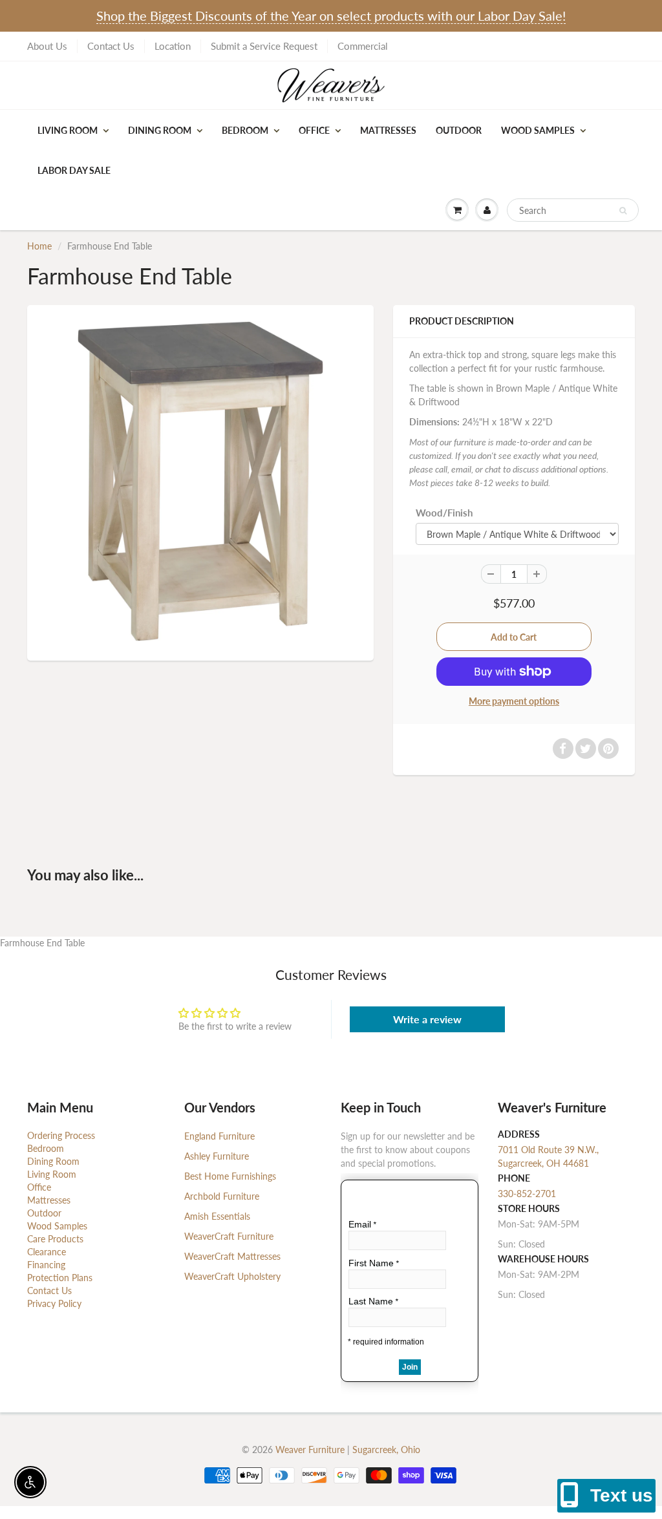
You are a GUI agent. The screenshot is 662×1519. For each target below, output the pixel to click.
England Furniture (219, 1136)
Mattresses (388, 130)
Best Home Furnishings (230, 1176)
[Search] (623, 210)
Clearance (46, 1251)
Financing (46, 1264)
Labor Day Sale (74, 170)
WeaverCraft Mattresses (232, 1256)
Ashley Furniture (216, 1156)
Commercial (362, 46)
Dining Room (159, 130)
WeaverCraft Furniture (228, 1236)
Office (314, 130)
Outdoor (459, 130)
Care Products (55, 1238)
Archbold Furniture (221, 1196)
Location (173, 46)
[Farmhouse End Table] (200, 481)
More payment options (514, 701)
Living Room (67, 130)
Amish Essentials (217, 1216)
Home (39, 245)
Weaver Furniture (311, 1449)
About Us (47, 46)
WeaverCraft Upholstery (232, 1276)
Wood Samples (538, 130)
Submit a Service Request (264, 46)
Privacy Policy (54, 1303)
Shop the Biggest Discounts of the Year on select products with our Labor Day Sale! (331, 15)
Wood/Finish (444, 512)
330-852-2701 (527, 1193)
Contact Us (110, 46)
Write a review (427, 1019)
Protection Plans (59, 1277)
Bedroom (245, 130)
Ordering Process (61, 1135)
